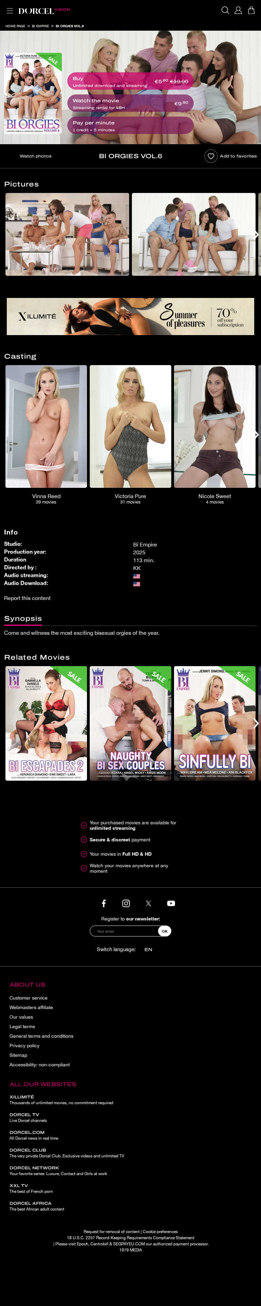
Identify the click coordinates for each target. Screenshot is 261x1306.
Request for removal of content (112, 1231)
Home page (15, 26)
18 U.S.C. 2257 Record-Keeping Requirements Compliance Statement (130, 1237)
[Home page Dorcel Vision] (44, 10)
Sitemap (18, 1055)
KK (137, 568)
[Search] (225, 10)
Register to (130, 918)
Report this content (27, 598)
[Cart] (251, 10)
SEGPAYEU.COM (129, 1244)
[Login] (238, 10)
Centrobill (99, 1244)
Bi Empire (40, 26)
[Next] (256, 234)
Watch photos (36, 156)
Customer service (29, 998)
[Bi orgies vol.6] (33, 93)
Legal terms (22, 1026)
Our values (21, 1017)
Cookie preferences (160, 1231)
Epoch (82, 1244)
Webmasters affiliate (31, 1007)
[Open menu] (8, 6)
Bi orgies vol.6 (70, 26)
